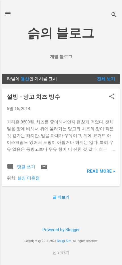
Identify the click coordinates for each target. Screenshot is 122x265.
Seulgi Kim (64, 241)
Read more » (101, 171)
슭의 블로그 (61, 32)
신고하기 (61, 252)
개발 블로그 (61, 56)
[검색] (114, 15)
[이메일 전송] (44, 168)
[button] (111, 97)
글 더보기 (61, 197)
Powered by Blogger (61, 229)
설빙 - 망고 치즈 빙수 (33, 96)
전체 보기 (106, 78)
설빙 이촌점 (28, 178)
